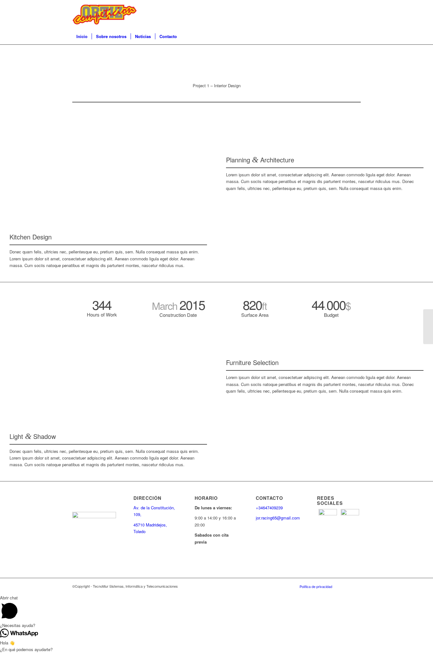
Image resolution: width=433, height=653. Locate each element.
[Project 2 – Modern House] (428, 326)
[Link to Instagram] (346, 14)
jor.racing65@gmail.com (278, 518)
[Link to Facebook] (356, 14)
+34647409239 (269, 508)
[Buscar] (356, 36)
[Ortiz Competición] (104, 14)
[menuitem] (82, 36)
